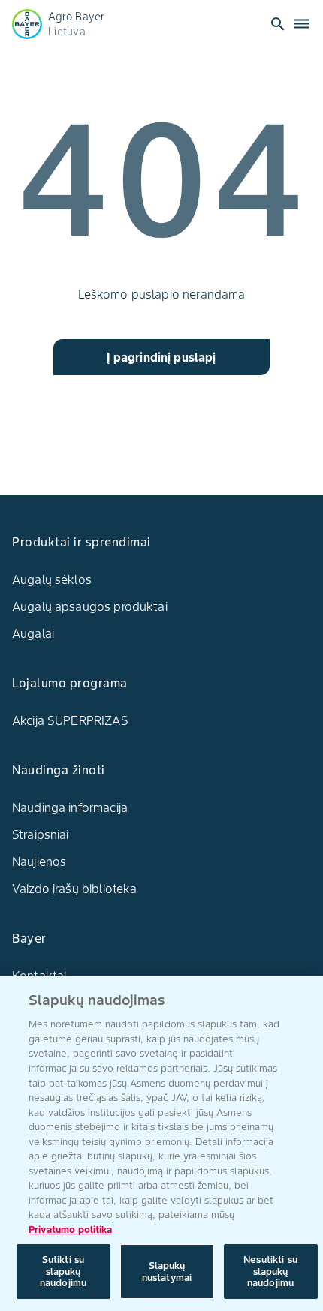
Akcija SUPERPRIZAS (70, 720)
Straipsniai (40, 834)
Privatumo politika (70, 1229)
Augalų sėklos (52, 579)
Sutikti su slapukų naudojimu (63, 1271)
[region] (161, 1143)
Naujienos (39, 861)
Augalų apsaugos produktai (90, 606)
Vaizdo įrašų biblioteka (74, 888)
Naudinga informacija (70, 807)
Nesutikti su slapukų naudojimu (270, 1271)
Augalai (33, 633)
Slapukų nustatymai (167, 1271)
